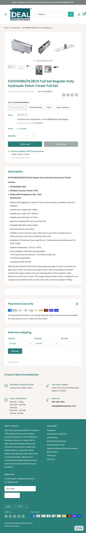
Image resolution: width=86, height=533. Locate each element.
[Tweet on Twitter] (72, 94)
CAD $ (20, 506)
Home (6, 28)
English (8, 506)
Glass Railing (52, 437)
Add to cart (25, 144)
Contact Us (51, 455)
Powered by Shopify (11, 526)
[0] (83, 14)
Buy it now (61, 144)
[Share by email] (76, 94)
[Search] (71, 14)
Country (11, 338)
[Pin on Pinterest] (68, 94)
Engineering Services (55, 445)
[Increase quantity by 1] (34, 136)
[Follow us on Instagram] (10, 516)
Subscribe (12, 495)
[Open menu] (5, 14)
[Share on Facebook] (63, 94)
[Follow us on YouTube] (18, 516)
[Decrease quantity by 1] (19, 136)
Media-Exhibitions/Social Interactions (62, 448)
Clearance (51, 430)
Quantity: (12, 136)
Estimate (15, 351)
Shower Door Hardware (57, 434)
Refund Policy (13, 362)
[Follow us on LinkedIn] (23, 516)
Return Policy (52, 452)
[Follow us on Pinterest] (14, 516)
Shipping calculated (25, 123)
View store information (20, 158)
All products (15, 28)
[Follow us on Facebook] (6, 516)
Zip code (64, 338)
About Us (51, 459)
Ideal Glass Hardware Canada (21, 91)
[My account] (79, 14)
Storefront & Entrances (56, 441)
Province (38, 338)
